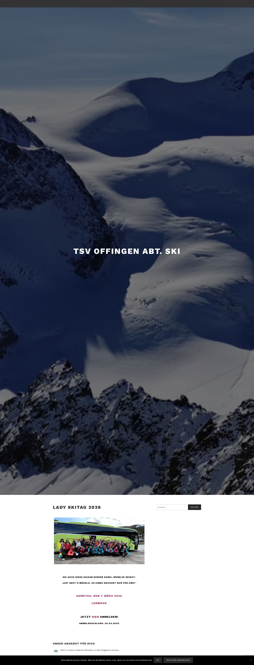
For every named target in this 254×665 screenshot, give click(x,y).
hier (95, 616)
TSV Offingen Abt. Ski (127, 251)
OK (158, 660)
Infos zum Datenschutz (178, 660)
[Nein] (250, 660)
